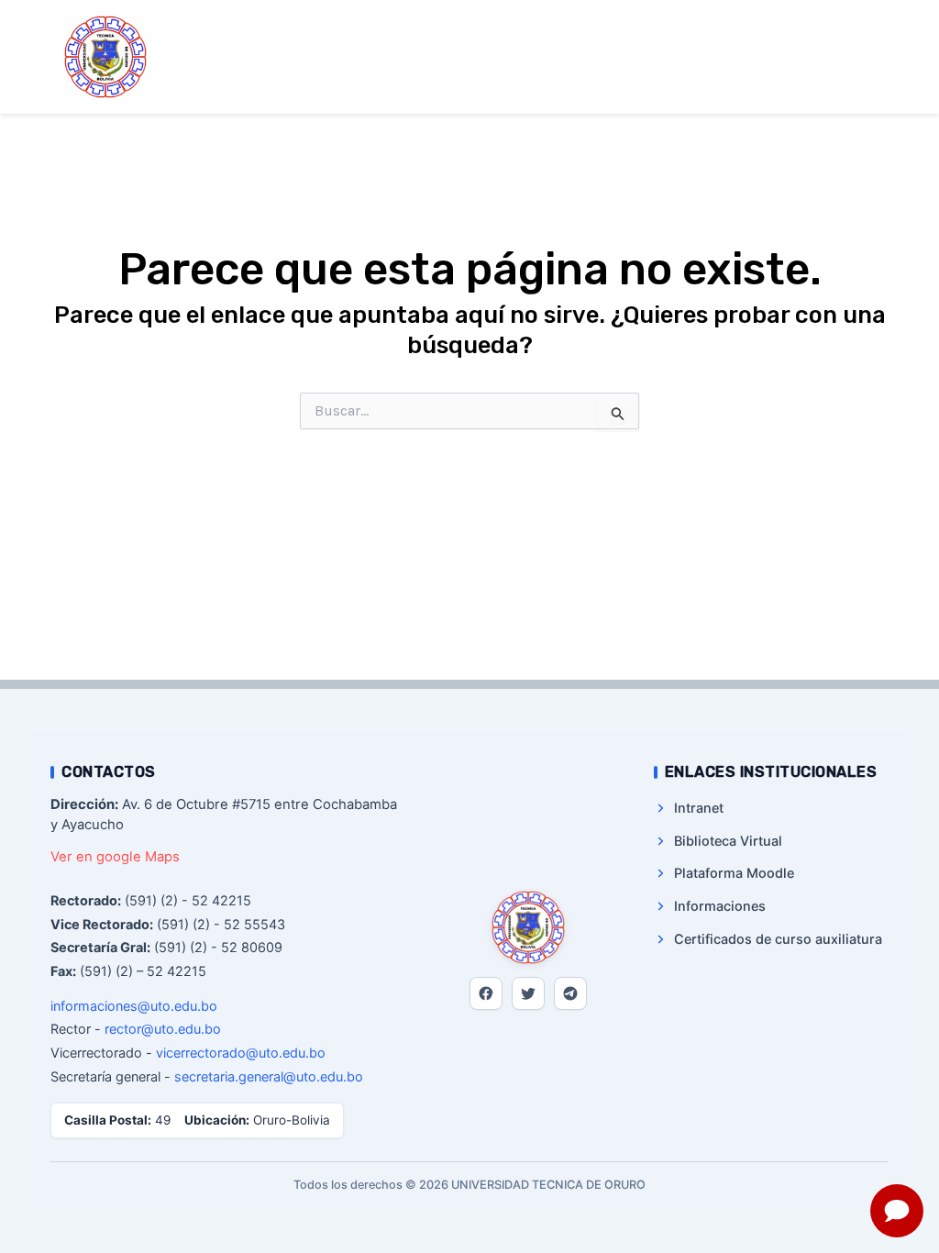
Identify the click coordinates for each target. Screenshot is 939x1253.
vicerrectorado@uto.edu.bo (241, 1052)
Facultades (619, 30)
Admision (731, 30)
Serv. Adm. (608, 57)
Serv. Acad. (495, 57)
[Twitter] (528, 993)
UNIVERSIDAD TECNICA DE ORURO (294, 56)
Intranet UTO (503, 85)
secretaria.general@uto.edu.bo (268, 1076)
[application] (545, 30)
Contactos (726, 57)
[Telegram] (570, 993)
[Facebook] (486, 993)
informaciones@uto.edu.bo (133, 1006)
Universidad (497, 30)
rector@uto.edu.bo (163, 1029)
